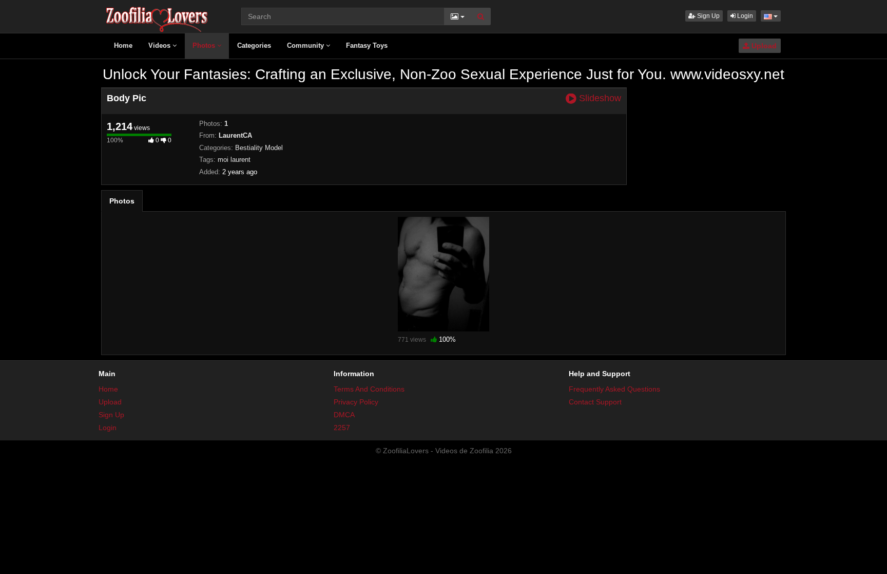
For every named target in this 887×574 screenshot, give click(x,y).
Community (306, 45)
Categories (254, 45)
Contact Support (595, 402)
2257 (342, 427)
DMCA (344, 415)
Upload (763, 46)
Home (123, 45)
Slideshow (598, 98)
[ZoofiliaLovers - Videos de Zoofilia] (157, 15)
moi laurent (234, 159)
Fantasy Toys (367, 45)
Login (744, 16)
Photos (204, 45)
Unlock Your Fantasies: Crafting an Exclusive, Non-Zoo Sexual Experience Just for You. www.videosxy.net (443, 74)
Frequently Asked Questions (614, 389)
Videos (160, 45)
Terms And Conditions (369, 389)
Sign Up (708, 16)
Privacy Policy (356, 402)
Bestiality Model (259, 148)
